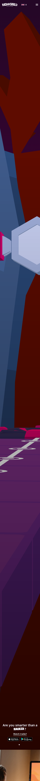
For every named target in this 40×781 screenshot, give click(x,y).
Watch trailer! (20, 734)
